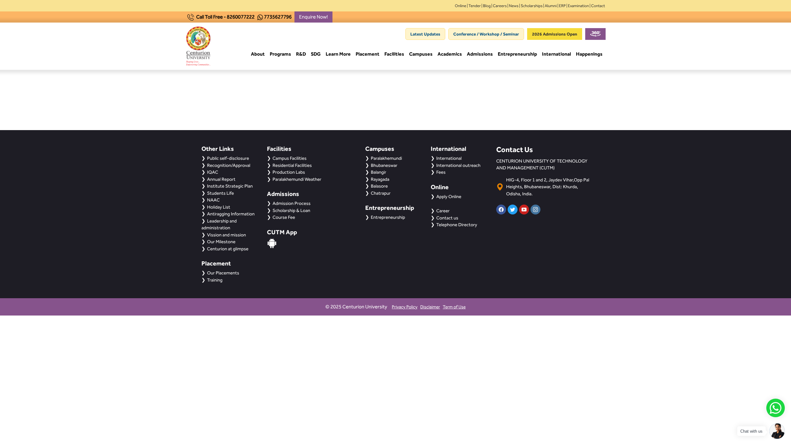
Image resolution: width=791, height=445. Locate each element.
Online (460, 5)
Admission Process (292, 203)
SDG (316, 54)
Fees (441, 172)
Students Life (220, 193)
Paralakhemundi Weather (297, 179)
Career (443, 211)
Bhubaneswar (384, 165)
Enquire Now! (313, 17)
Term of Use (454, 307)
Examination (578, 5)
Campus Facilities (290, 158)
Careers (500, 5)
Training (214, 280)
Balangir (378, 172)
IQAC (212, 172)
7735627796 (278, 17)
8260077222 (241, 17)
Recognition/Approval (228, 165)
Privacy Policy (404, 307)
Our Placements (223, 273)
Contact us (447, 218)
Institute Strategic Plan (230, 186)
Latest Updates (425, 34)
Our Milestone (221, 241)
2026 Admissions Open (554, 34)
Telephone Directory (456, 224)
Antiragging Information (231, 214)
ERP (562, 5)
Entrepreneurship (517, 54)
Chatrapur (381, 193)
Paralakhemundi (386, 158)
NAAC (213, 200)
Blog (487, 5)
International (556, 54)
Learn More (338, 54)
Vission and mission (226, 235)
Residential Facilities (292, 165)
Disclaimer (430, 307)
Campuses (421, 54)
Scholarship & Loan (291, 210)
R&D (301, 54)
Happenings (589, 54)
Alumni (551, 5)
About (258, 54)
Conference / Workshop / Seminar (486, 34)
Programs (280, 54)
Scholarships (532, 5)
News (513, 5)
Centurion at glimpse (227, 249)
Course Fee (284, 217)
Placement (367, 54)
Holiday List (218, 207)
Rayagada (380, 179)
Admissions (480, 54)
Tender (474, 5)
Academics (450, 54)
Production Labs (289, 172)
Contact (598, 5)
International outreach (458, 165)
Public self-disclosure (228, 158)
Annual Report (221, 179)
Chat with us (751, 431)
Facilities (394, 54)
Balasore (379, 186)
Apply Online (448, 196)
